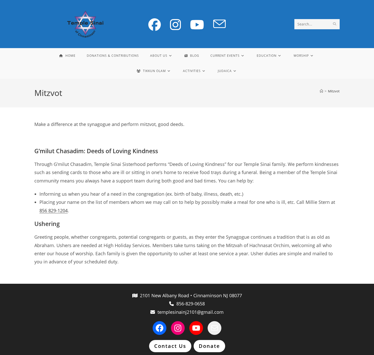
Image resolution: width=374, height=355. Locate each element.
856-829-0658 (189, 304)
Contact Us (170, 346)
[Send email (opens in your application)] (219, 24)
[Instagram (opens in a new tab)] (175, 24)
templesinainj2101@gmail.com (189, 312)
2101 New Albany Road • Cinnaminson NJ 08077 (189, 295)
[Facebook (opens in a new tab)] (154, 24)
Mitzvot (334, 91)
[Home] (321, 91)
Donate (209, 346)
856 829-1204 (53, 210)
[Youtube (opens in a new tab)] (197, 24)
